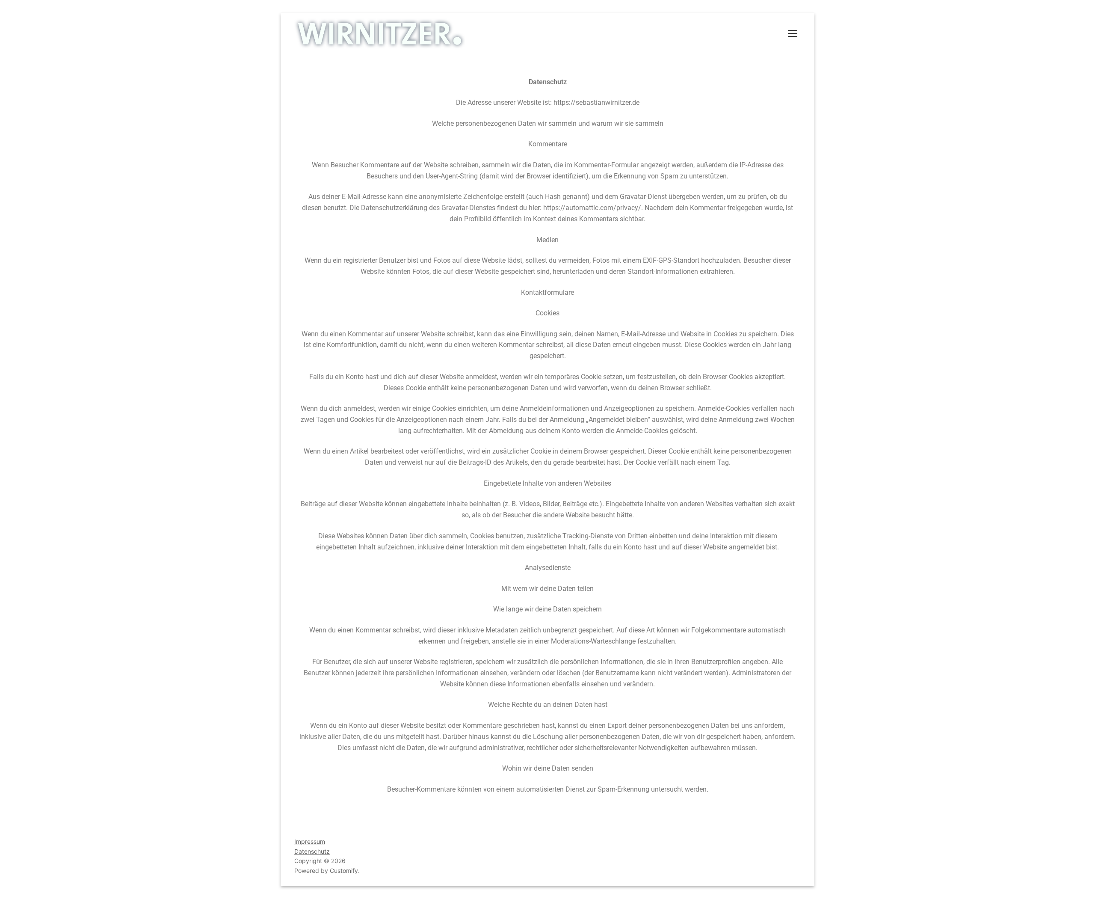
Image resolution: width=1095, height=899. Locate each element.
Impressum (309, 841)
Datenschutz (312, 851)
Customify (344, 870)
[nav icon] (794, 34)
